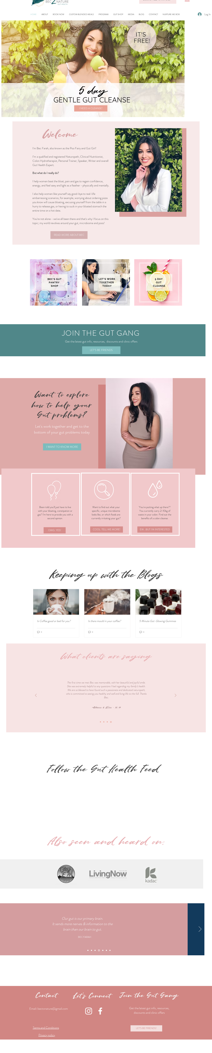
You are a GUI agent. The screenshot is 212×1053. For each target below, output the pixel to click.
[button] (103, 14)
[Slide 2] (92, 114)
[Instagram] (88, 1011)
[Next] (173, 68)
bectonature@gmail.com (53, 1008)
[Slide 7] (110, 950)
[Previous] (12, 68)
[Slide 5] (101, 114)
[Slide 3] (97, 114)
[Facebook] (100, 1011)
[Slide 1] (85, 114)
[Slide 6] (106, 950)
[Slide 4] (88, 114)
